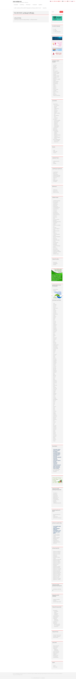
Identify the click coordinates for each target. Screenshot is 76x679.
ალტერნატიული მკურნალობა (55, 173)
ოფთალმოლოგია (56, 208)
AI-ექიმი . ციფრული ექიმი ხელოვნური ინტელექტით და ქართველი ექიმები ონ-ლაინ (27, 7)
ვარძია (54, 340)
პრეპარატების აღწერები (56, 449)
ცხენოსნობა (55, 94)
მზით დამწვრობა (55, 71)
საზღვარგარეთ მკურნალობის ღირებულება (57, 517)
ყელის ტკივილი (55, 249)
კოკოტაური (55, 354)
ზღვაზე (54, 84)
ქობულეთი (54, 414)
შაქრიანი (54, 418)
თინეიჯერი (54, 152)
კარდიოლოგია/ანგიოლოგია (55, 205)
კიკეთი (54, 351)
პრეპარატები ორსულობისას (55, 459)
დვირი (54, 334)
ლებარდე (54, 363)
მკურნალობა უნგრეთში (56, 571)
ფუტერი (54, 665)
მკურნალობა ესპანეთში (56, 567)
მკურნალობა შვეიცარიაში (57, 559)
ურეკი (54, 407)
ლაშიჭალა (54, 361)
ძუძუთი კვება (55, 238)
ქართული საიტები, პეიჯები (57, 601)
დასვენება (54, 66)
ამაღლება (54, 305)
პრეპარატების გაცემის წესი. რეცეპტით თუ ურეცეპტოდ (56, 470)
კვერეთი (54, 350)
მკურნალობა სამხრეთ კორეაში (56, 558)
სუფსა (54, 402)
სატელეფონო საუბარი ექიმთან (56, 532)
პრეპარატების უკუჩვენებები (57, 457)
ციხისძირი (54, 426)
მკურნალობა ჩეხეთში (56, 560)
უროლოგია (55, 215)
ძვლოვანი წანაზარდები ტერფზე (56, 246)
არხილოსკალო (55, 308)
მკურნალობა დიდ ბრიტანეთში (55, 565)
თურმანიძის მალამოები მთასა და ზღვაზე (56, 201)
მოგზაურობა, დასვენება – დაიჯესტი (57, 80)
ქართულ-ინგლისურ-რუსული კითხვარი (56, 652)
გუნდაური (54, 331)
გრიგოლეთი (55, 330)
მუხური (54, 379)
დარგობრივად (56, 620)
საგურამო (54, 389)
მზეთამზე (54, 375)
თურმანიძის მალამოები (56, 175)
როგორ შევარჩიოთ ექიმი (57, 530)
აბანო (54, 303)
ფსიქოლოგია (55, 189)
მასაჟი (55, 116)
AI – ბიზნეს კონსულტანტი (57, 31)
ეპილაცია (55, 109)
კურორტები (55, 65)
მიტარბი (54, 376)
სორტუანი (54, 398)
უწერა (54, 408)
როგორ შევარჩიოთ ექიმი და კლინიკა (57, 527)
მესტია (54, 374)
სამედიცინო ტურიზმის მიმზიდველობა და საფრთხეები (56, 538)
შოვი (54, 420)
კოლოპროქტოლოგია (56, 207)
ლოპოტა (54, 367)
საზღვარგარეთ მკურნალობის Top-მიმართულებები (56, 497)
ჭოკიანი (54, 438)
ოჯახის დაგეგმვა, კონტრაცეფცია (56, 126)
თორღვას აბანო (55, 348)
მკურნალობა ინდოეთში (56, 573)
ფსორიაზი (54, 227)
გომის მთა (54, 327)
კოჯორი (54, 355)
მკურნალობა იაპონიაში (56, 579)
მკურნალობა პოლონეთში (57, 568)
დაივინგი (54, 290)
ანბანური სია (56, 619)
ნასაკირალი (55, 381)
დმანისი (54, 335)
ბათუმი (54, 315)
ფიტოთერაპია (56, 626)
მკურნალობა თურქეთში (56, 552)
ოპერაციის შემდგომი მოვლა (56, 229)
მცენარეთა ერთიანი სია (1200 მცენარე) (57, 625)
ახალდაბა (54, 310)
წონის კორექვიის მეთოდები (56, 106)
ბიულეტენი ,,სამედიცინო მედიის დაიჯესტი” (56, 637)
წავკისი (54, 431)
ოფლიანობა (56, 117)
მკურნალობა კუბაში (56, 577)
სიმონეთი (54, 394)
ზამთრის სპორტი (55, 91)
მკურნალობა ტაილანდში (57, 578)
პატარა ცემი (55, 388)
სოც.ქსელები (35, 4)
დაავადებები (16, 4)
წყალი (54, 218)
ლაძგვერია (55, 362)
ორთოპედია (55, 211)
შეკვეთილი (55, 419)
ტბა (53, 405)
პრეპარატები (28, 4)
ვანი (53, 336)
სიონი (54, 395)
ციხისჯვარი (54, 427)
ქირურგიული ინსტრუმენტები (55, 263)
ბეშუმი (54, 318)
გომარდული (55, 324)
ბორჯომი (54, 322)
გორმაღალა (55, 329)
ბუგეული (54, 323)
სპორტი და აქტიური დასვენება (56, 74)
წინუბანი (54, 433)
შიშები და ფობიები (56, 192)
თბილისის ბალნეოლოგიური (55, 344)
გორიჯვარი (55, 328)
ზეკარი (54, 341)
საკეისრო (55, 138)
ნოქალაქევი (55, 385)
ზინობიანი (54, 342)
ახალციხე (54, 311)
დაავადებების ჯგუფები (56, 612)
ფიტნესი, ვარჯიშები (57, 113)
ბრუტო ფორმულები (56, 468)
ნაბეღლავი (55, 380)
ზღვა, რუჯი (54, 68)
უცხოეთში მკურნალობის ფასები (56, 515)
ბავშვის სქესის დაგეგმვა (56, 132)
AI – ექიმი (54, 29)
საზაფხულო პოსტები (56, 72)
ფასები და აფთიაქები (56, 450)
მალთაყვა (54, 368)
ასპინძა (54, 309)
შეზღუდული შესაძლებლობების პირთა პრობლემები (57, 221)
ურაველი (54, 406)
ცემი (53, 424)
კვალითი (54, 349)
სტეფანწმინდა (55, 399)
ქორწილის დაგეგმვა (57, 120)
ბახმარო (54, 317)
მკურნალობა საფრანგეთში (55, 556)
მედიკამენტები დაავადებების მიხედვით (56, 452)
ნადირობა (54, 88)
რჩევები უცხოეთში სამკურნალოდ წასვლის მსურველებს (56, 541)
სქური (54, 404)
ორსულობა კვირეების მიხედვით (57, 137)
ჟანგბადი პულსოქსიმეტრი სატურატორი (57, 252)
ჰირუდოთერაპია (55, 174)
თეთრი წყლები (55, 347)
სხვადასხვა (44, 7)
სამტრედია (54, 393)
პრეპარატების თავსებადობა (55, 463)
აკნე (53, 226)
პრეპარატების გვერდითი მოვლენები (57, 461)
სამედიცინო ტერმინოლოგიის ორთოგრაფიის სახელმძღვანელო (56, 656)
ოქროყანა (54, 387)
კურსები (54, 357)
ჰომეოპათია (55, 177)
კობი (54, 353)
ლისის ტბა (54, 366)
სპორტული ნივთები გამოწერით (56, 77)
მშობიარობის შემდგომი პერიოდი (56, 237)
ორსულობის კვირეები (56, 234)
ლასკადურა (55, 360)
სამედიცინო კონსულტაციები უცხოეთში (57, 502)
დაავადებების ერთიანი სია (56, 614)
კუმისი (54, 356)
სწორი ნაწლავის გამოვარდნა (55, 243)
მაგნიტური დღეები (56, 253)
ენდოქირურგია (55, 212)
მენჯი (54, 373)
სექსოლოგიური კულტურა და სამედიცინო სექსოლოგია (56, 123)
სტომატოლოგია (55, 206)
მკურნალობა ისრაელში (56, 553)
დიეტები (55, 107)
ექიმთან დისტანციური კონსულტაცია (56, 529)
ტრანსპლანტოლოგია (56, 214)
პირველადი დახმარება (56, 95)
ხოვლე (54, 440)
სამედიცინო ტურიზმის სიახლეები (56, 600)
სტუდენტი (40, 4)
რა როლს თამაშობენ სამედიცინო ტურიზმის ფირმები (56, 535)
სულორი (54, 400)
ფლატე (54, 412)
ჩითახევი (54, 421)
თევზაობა (54, 85)
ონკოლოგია (55, 209)
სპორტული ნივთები (56, 75)
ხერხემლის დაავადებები (56, 225)
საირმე (54, 392)
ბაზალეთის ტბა (55, 314)
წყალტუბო (54, 436)
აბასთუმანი (54, 304)
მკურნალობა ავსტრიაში (56, 561)
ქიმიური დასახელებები (56, 467)
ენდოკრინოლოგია (56, 213)
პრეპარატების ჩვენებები (56, 453)
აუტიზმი (54, 223)
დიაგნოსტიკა (22, 4)
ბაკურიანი (54, 316)
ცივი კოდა (54, 425)
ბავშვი (54, 150)
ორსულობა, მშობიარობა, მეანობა (57, 134)
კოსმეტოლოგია (56, 108)
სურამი (54, 401)
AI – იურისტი (55, 30)
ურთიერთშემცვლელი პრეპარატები (56, 455)
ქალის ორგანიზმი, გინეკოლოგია (57, 141)
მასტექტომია (55, 244)
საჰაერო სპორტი (55, 89)
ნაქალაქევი (55, 382)
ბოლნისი (54, 321)
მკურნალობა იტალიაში (56, 566)
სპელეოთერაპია (55, 289)
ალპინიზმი (54, 90)
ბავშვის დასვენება (56, 81)
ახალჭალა (54, 312)
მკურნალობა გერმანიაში (56, 551)
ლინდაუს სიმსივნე (17, 17)
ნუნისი (54, 386)
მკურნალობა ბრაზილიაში (57, 572)
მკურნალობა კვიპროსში (56, 574)
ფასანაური (54, 411)
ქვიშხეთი (54, 413)
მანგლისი (54, 369)
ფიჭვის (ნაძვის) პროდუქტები (55, 181)
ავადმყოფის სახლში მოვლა (56, 162)
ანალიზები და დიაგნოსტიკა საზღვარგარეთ (55, 494)
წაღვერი (54, 432)
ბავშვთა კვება (55, 151)
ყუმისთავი (54, 417)
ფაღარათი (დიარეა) (56, 219)
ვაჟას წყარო (55, 337)
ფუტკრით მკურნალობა (56, 176)
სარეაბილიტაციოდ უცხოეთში (56, 500)
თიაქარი (54, 241)
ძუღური (54, 430)
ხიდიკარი (54, 439)
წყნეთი (54, 437)
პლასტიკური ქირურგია (56, 111)
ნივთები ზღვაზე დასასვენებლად (55, 83)
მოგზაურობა (55, 67)
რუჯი (54, 69)
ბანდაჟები (54, 163)
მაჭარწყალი (55, 370)
